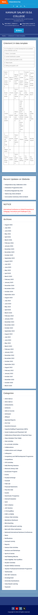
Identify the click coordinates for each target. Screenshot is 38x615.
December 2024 (9, 285)
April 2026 (8, 237)
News (6, 535)
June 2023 (8, 340)
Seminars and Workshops (12, 550)
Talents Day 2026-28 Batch (13, 194)
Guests (7, 493)
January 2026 (9, 246)
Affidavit (7, 417)
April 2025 (8, 273)
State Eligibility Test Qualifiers (13, 559)
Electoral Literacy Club (11, 468)
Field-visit (7, 484)
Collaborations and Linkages (13, 450)
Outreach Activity (10, 541)
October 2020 (9, 382)
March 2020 (8, 385)
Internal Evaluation (10, 499)
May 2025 (8, 270)
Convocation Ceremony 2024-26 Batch (16, 197)
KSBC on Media (9, 514)
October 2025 (9, 255)
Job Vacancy (9, 508)
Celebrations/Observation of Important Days (18, 435)
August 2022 (8, 367)
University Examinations (12, 581)
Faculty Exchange (10, 477)
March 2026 (8, 240)
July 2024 (8, 300)
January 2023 (9, 352)
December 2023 (9, 322)
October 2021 (9, 376)
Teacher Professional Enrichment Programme (18, 568)
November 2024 (9, 288)
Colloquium (8, 453)
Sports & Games (9, 553)
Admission (8, 414)
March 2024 (8, 313)
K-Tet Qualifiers (9, 511)
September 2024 (10, 294)
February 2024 (9, 316)
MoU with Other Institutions (13, 529)
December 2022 (9, 355)
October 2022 (9, 361)
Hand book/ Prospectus (12, 496)
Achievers (8, 408)
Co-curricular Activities (11, 444)
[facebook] (13, 6)
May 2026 (8, 234)
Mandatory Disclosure (11, 520)
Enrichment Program (11, 471)
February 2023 (9, 349)
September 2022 (10, 364)
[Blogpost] (25, 6)
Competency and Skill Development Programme (19, 456)
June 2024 (8, 303)
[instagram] (21, 6)
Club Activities (9, 441)
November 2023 (9, 325)
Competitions (9, 459)
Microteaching (9, 523)
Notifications (8, 538)
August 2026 (8, 225)
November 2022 (9, 358)
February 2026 (9, 243)
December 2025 (9, 249)
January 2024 (9, 319)
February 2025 (9, 279)
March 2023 (8, 346)
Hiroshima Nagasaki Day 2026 (14, 190)
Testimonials (8, 572)
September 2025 (10, 258)
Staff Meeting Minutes (11, 556)
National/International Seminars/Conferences (18, 532)
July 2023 (8, 337)
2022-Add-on (9, 402)
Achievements (9, 405)
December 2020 (9, 379)
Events (7, 474)
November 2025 (9, 252)
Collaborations (9, 447)
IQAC (6, 502)
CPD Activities (9, 462)
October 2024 (9, 291)
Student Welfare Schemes (12, 565)
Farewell (7, 480)
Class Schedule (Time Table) (13, 438)
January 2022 (9, 373)
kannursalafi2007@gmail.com (12, 25)
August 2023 (8, 334)
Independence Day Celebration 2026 (15, 184)
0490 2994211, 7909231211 (11, 23)
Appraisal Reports (10, 420)
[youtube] (17, 6)
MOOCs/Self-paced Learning (13, 526)
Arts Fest (7, 423)
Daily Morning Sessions (12, 465)
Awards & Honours (10, 426)
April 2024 (8, 310)
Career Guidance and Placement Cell (16, 432)
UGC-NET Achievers (10, 575)
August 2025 (8, 261)
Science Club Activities (11, 547)
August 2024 (8, 297)
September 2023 (10, 331)
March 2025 (8, 276)
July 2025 (8, 264)
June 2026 (8, 231)
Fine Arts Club (9, 490)
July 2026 (8, 228)
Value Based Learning (11, 584)
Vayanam (8, 587)
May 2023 (8, 343)
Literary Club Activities (11, 517)
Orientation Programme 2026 (13, 187)
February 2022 (9, 370)
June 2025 (8, 267)
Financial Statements (11, 487)
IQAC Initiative (9, 505)
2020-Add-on (9, 399)
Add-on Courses (9, 411)
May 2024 (8, 307)
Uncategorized (9, 578)
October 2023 (9, 328)
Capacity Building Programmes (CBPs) (16, 429)
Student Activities (10, 562)
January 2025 (9, 282)
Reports (7, 544)
